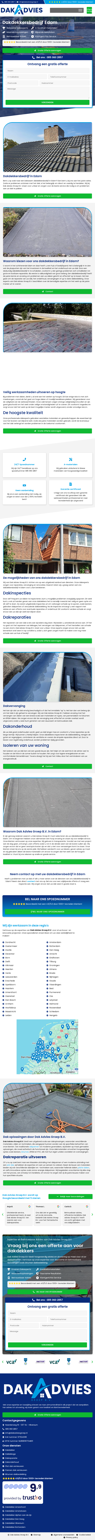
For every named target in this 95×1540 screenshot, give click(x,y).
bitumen (25, 1152)
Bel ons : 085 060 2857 (49, 57)
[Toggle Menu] (80, 10)
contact (31, 881)
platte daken (83, 1167)
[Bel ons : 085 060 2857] (33, 57)
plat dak (10, 1165)
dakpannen (34, 1146)
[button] (2, 1214)
